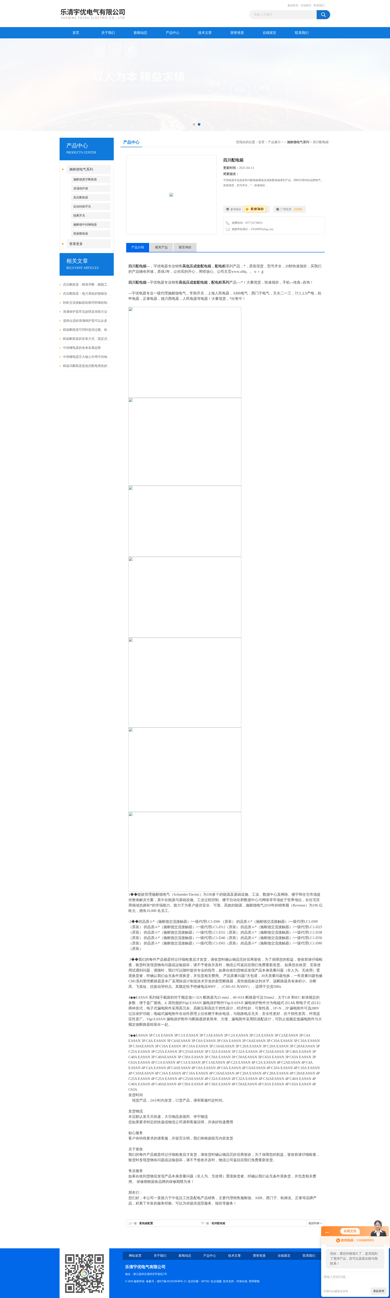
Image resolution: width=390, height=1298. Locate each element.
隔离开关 (79, 215)
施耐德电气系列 (81, 169)
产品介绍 (137, 247)
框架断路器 (80, 233)
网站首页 (135, 1255)
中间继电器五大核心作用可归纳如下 (87, 357)
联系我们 (319, 5)
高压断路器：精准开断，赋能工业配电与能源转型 (87, 284)
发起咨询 (378, 1291)
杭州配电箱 (218, 1223)
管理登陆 (254, 1281)
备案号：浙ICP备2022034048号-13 (166, 1281)
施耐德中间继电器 (85, 224)
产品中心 (172, 33)
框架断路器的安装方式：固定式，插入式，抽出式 (87, 338)
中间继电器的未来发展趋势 (82, 348)
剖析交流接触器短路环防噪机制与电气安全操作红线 (87, 302)
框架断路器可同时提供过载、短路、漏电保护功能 (87, 329)
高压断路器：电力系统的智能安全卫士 (87, 293)
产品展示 (274, 142)
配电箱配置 (146, 1223)
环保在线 (242, 1281)
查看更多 (76, 244)
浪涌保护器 (80, 188)
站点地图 (216, 1281)
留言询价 (185, 247)
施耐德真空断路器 (85, 179)
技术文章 (205, 33)
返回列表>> (316, 1223)
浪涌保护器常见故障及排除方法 (85, 311)
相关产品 (161, 247)
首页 (75, 33)
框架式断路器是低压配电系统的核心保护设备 (87, 366)
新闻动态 (140, 33)
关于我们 (108, 33)
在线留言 (306, 5)
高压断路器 (80, 197)
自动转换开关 (82, 206)
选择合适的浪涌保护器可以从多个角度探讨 (87, 320)
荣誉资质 (237, 33)
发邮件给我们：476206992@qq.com (251, 229)
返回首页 (293, 5)
